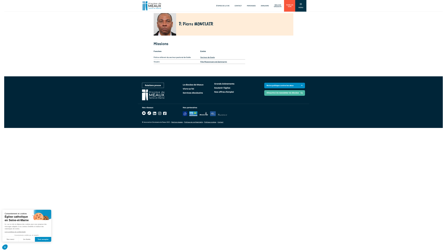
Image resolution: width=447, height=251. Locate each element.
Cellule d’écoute (277, 6)
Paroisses (251, 6)
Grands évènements (224, 84)
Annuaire (265, 6)
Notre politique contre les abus (280, 85)
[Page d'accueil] (151, 5)
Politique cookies (210, 122)
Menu (300, 7)
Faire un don (289, 6)
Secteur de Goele (207, 57)
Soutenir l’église (222, 88)
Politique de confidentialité (193, 122)
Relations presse (153, 85)
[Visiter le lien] (144, 114)
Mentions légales (177, 122)
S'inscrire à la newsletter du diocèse (283, 93)
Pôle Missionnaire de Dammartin (213, 62)
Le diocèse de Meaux (193, 85)
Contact (238, 6)
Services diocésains (193, 93)
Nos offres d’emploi (224, 92)
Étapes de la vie (222, 6)
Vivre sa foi (188, 89)
